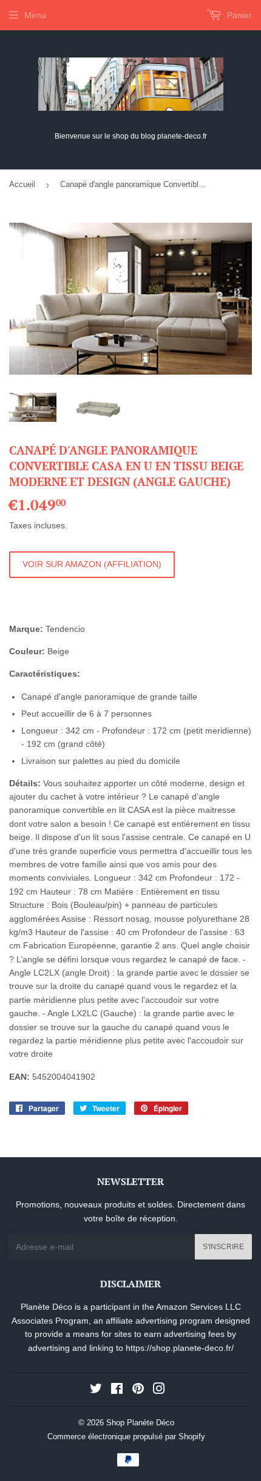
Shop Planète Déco (140, 1422)
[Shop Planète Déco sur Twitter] (96, 1390)
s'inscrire (223, 1247)
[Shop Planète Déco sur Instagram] (159, 1390)
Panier (238, 15)
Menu (35, 15)
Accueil (22, 184)
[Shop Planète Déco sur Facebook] (116, 1390)
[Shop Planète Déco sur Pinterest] (138, 1390)
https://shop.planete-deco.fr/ (180, 1348)
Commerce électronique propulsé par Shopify (126, 1436)
